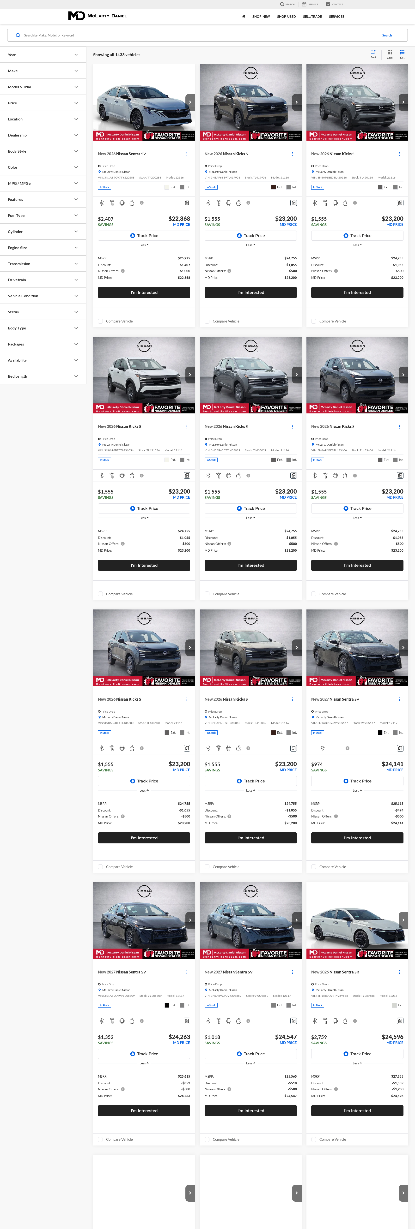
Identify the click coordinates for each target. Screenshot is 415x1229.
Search (387, 35)
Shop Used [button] (286, 16)
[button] (190, 102)
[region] (144, 268)
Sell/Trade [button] (312, 16)
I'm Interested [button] (144, 292)
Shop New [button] (261, 16)
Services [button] (336, 16)
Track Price (147, 236)
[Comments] (187, 203)
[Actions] (186, 154)
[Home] (243, 16)
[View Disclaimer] (142, 203)
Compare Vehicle (119, 321)
